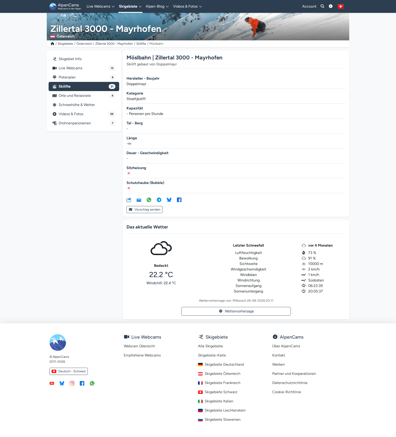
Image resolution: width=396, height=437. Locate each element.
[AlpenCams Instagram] (72, 383)
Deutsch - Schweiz (72, 371)
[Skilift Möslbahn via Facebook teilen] (179, 199)
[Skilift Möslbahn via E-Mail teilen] (139, 199)
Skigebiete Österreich (222, 373)
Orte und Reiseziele (86, 95)
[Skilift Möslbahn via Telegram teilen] (159, 199)
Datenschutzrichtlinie (290, 383)
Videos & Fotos (86, 114)
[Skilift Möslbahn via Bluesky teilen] (169, 199)
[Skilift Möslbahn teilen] (128, 199)
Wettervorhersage (239, 311)
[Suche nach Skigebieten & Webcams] (322, 6)
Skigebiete (65, 44)
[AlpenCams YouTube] (52, 383)
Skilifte (141, 44)
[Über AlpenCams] (331, 6)
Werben (278, 364)
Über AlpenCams (286, 346)
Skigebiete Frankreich (222, 383)
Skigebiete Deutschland (224, 364)
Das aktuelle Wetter (147, 227)
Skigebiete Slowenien (223, 419)
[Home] (52, 44)
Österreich (84, 44)
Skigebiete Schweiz (221, 392)
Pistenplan (86, 77)
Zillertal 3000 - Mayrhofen (114, 44)
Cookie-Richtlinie (286, 392)
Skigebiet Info (70, 59)
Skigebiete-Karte (212, 355)
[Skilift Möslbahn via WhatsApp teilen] (149, 199)
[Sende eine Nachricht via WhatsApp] (92, 383)
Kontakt (278, 355)
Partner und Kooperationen (294, 373)
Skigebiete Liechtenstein (225, 410)
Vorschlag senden (147, 210)
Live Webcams (86, 68)
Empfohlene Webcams (142, 355)
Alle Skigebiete (210, 346)
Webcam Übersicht (139, 346)
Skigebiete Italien (219, 401)
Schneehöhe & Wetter (77, 105)
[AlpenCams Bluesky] (62, 383)
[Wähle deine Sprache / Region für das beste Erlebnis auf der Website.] (340, 6)
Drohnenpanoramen (86, 123)
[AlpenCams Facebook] (82, 383)
